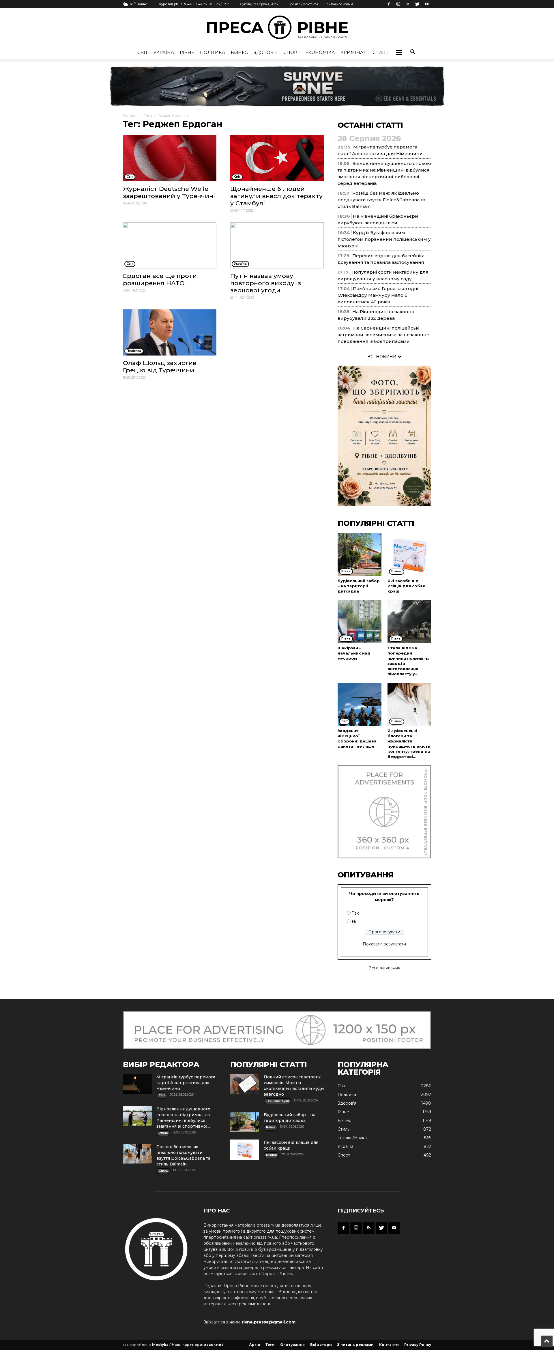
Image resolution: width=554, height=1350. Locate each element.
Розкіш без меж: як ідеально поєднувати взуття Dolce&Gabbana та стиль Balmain (381, 199)
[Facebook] (388, 4)
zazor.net (213, 1345)
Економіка (320, 52)
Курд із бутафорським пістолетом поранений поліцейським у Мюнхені (384, 239)
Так (355, 913)
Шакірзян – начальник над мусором (354, 653)
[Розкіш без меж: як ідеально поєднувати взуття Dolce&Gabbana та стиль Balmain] (137, 1154)
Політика (212, 52)
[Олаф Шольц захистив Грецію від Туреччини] (169, 332)
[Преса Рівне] (277, 27)
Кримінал (353, 52)
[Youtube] (426, 4)
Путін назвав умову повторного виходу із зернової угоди (265, 283)
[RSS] (407, 4)
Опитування (292, 1345)
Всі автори (321, 1345)
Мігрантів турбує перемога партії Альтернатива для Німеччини (185, 1082)
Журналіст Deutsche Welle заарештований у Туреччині (169, 192)
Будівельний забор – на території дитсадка (359, 585)
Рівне (187, 52)
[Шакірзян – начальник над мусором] (359, 621)
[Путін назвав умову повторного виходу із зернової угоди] (277, 245)
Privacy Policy (417, 1345)
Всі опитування (384, 968)
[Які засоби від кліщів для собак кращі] (409, 554)
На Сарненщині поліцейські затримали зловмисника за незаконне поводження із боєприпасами (383, 334)
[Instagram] (398, 4)
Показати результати (384, 944)
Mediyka (160, 1345)
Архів (254, 1345)
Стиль (381, 52)
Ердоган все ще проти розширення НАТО (160, 279)
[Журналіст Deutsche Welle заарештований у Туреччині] (169, 158)
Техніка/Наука (352, 1137)
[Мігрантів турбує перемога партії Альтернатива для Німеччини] (137, 1084)
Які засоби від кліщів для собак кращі (406, 585)
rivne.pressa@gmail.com (268, 1322)
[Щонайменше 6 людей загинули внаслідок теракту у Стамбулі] (277, 158)
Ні (354, 921)
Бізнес (239, 52)
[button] (399, 52)
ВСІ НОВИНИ (382, 356)
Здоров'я (266, 52)
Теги (148, 115)
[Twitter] (417, 4)
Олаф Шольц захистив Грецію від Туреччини (159, 366)
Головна (130, 115)
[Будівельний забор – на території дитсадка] (359, 554)
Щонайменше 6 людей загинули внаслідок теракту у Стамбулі (276, 196)
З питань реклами (338, 4)
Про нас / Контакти (303, 4)
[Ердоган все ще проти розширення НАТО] (169, 245)
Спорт (291, 52)
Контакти (389, 1345)
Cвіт (142, 52)
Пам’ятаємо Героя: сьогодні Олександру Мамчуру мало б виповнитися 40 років (378, 295)
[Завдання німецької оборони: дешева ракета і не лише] (359, 704)
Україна (164, 52)
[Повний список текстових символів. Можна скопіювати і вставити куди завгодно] (244, 1084)
